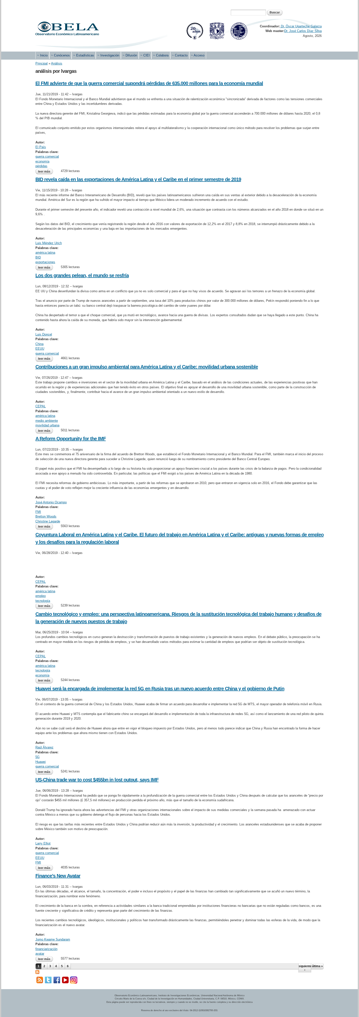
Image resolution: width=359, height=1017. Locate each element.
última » (317, 966)
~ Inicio (42, 55)
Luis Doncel (43, 334)
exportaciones (45, 262)
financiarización (46, 949)
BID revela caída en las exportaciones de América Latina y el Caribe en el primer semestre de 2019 (138, 179)
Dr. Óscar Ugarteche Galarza (301, 26)
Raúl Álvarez (44, 747)
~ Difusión (130, 55)
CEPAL (40, 406)
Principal (41, 63)
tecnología (42, 601)
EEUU (39, 348)
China (39, 344)
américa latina (45, 252)
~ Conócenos (60, 55)
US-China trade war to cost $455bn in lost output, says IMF (96, 779)
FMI (38, 512)
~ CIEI (145, 55)
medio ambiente (46, 420)
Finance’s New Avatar (57, 875)
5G (37, 757)
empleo (40, 596)
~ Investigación (108, 55)
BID (38, 257)
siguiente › (305, 967)
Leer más (45, 171)
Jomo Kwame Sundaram (52, 939)
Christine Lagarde (47, 521)
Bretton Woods (45, 516)
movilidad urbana (47, 425)
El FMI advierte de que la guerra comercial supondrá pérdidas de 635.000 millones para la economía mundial (149, 83)
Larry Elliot (43, 843)
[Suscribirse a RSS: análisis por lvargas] (37, 972)
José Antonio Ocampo (51, 502)
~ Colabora (161, 55)
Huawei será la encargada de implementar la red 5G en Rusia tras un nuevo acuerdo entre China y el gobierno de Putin (159, 688)
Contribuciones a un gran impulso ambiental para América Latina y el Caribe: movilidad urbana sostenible (146, 366)
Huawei (40, 762)
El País (40, 147)
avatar (39, 953)
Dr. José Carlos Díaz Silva (303, 31)
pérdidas (41, 166)
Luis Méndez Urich (48, 243)
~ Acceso (197, 55)
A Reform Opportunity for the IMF (70, 438)
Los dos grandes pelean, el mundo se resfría (82, 275)
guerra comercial (47, 156)
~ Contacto (180, 55)
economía (42, 161)
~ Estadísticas (83, 55)
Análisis (56, 63)
